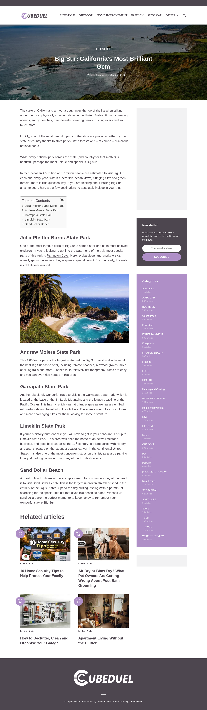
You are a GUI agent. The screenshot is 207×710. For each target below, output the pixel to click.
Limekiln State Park (37, 219)
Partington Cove (57, 255)
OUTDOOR (86, 15)
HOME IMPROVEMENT (112, 15)
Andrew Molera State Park (42, 210)
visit (74, 394)
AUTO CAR (154, 15)
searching (26, 492)
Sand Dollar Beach (37, 224)
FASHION (137, 15)
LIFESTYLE (67, 15)
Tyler (90, 75)
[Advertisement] (161, 159)
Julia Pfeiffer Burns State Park (44, 205)
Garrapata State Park (38, 215)
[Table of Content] (62, 200)
